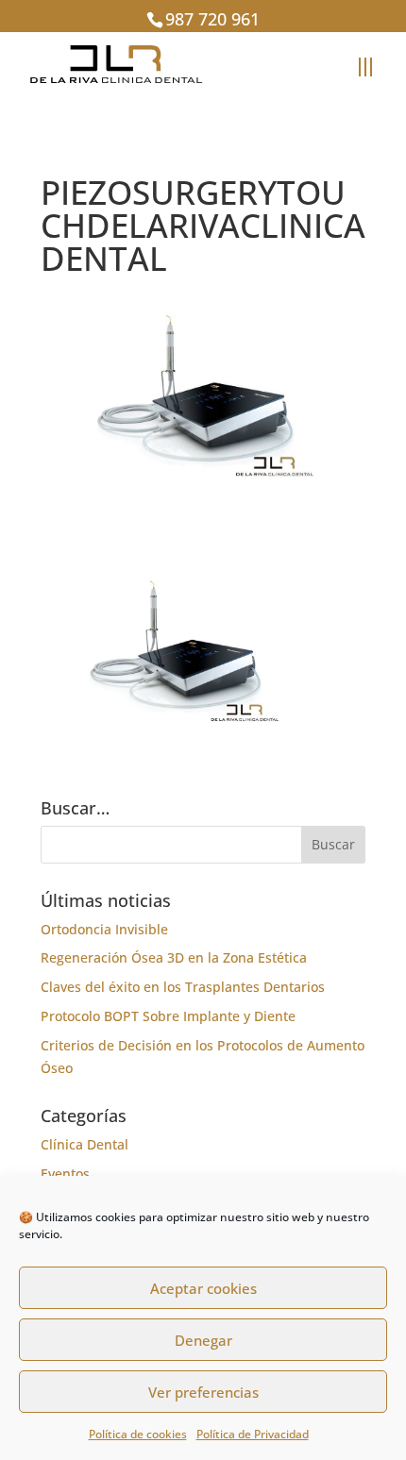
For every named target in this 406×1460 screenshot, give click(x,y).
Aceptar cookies (203, 1288)
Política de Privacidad (252, 1434)
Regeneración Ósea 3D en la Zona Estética (174, 957)
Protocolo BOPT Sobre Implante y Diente (168, 1016)
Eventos (65, 1174)
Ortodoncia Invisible (104, 929)
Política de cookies (138, 1434)
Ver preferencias (203, 1392)
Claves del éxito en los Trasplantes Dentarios (183, 987)
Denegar (203, 1340)
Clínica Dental (84, 1144)
